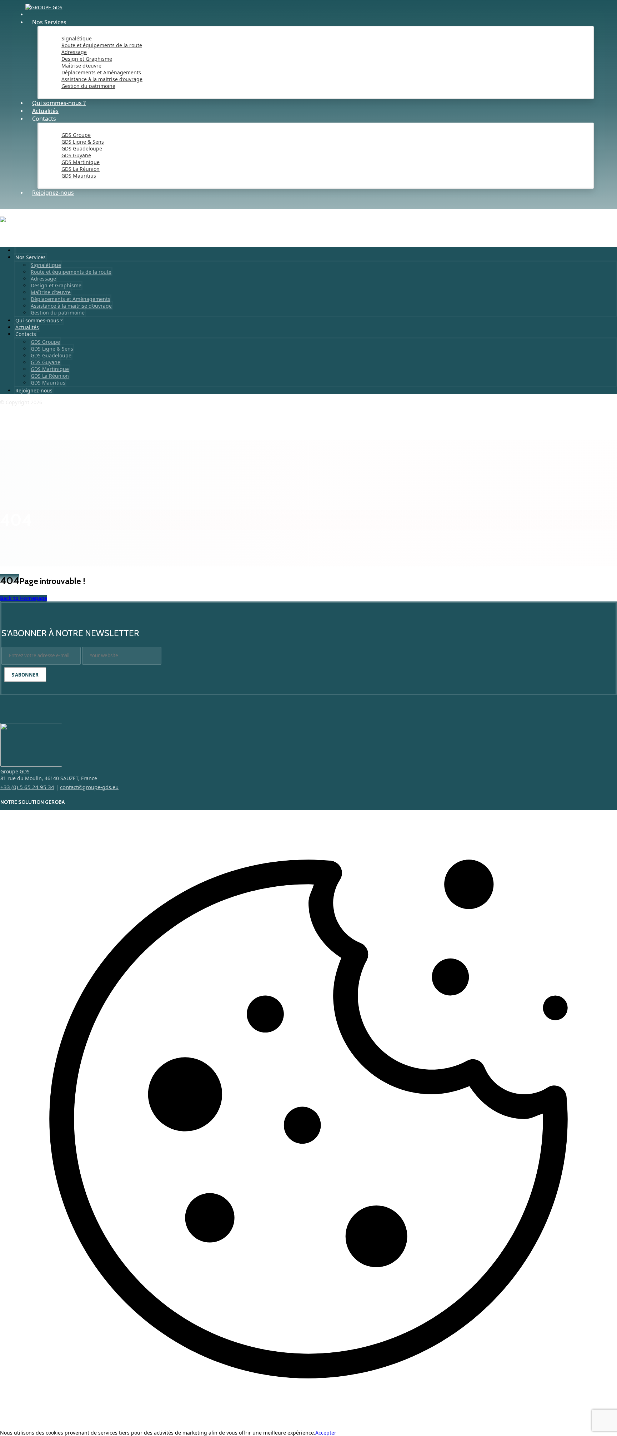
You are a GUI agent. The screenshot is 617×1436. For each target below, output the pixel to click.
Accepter (325, 1432)
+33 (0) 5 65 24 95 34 (27, 787)
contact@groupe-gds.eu (89, 787)
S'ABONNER (25, 675)
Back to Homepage (23, 598)
